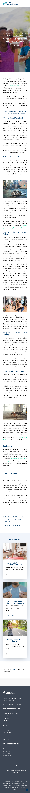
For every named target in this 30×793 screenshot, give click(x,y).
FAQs (4, 734)
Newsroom (6, 737)
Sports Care (6, 718)
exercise (15, 516)
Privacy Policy (7, 755)
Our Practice (7, 732)
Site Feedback (7, 758)
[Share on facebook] (3, 526)
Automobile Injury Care (10, 713)
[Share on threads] (7, 526)
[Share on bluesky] (15, 526)
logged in (15, 669)
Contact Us (6, 751)
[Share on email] (19, 526)
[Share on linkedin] (11, 526)
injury (9, 519)
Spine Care (6, 716)
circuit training (7, 516)
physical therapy (7, 521)
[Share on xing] (17, 526)
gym (4, 519)
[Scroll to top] (27, 790)
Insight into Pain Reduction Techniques (14, 564)
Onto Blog (14, 33)
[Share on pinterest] (9, 526)
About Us (6, 730)
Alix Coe (16, 46)
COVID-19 (6, 739)
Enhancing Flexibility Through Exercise (13, 640)
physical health (17, 519)
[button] (15, 551)
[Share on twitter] (5, 526)
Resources (6, 753)
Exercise (7, 33)
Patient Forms (7, 749)
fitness (21, 516)
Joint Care (6, 720)
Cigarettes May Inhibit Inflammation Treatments (15, 602)
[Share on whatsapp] (13, 526)
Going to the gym (14, 85)
